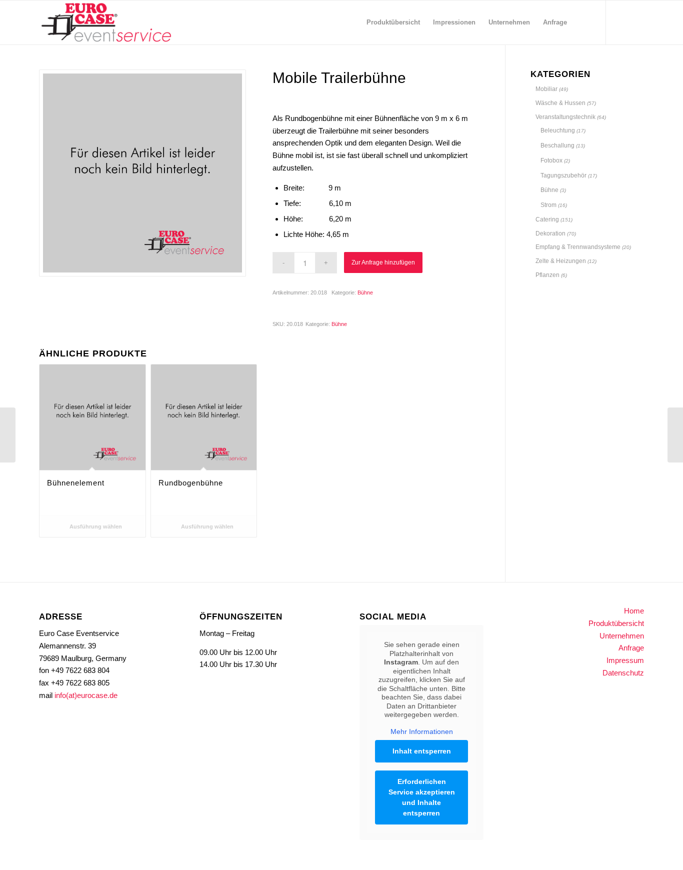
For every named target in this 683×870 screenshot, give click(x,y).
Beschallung (557, 145)
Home (634, 610)
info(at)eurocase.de (86, 695)
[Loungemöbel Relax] (8, 435)
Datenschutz (623, 672)
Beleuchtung (557, 130)
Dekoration (551, 233)
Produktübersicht (616, 623)
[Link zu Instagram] (621, 22)
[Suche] (583, 22)
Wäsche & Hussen (561, 103)
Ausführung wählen (95, 527)
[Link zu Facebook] (636, 22)
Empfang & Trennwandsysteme (578, 247)
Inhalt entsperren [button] (421, 751)
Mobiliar (547, 89)
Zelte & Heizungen (561, 261)
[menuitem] (393, 22)
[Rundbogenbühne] (675, 435)
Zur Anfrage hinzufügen (383, 262)
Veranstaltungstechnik (566, 117)
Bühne (365, 293)
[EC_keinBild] (142, 173)
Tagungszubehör (563, 175)
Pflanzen (548, 275)
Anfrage (631, 648)
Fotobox (551, 160)
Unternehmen (622, 636)
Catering (547, 219)
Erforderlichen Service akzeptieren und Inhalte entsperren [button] (421, 797)
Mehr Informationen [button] (421, 732)
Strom (548, 205)
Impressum (625, 660)
